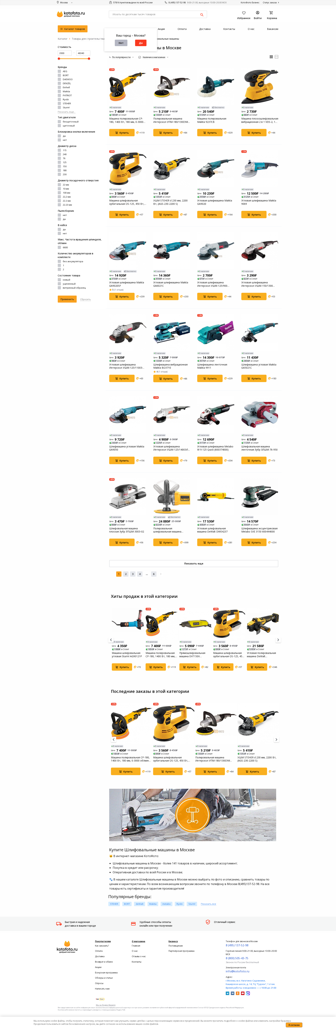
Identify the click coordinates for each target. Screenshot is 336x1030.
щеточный (69, 125)
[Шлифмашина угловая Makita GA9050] (127, 414)
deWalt (139, 903)
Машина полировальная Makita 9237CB (211, 120)
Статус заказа (270, 2)
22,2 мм (67, 196)
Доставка (99, 956)
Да (141, 43)
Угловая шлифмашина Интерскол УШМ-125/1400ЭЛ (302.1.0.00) (170, 448)
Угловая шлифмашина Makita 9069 (258, 202)
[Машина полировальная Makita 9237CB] (215, 86)
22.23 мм (67, 204)
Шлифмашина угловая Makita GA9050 (126, 448)
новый (66, 279)
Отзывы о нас (139, 956)
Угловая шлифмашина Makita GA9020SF (126, 284)
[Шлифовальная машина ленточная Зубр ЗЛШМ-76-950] (259, 414)
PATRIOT (67, 95)
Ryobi (66, 99)
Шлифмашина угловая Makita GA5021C (258, 366)
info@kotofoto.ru (237, 971)
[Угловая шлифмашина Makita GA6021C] (171, 250)
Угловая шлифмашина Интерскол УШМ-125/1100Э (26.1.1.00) (125, 366)
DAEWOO (68, 79)
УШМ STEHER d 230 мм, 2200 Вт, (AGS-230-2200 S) (170, 202)
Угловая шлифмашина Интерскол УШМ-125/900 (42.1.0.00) (212, 284)
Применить (67, 299)
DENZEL (67, 83)
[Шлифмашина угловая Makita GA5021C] (259, 332)
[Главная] (62, 38)
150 (64, 166)
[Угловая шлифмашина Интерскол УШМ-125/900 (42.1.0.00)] (215, 250)
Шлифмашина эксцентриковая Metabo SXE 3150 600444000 (259, 530)
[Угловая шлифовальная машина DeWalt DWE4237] (215, 496)
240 (64, 154)
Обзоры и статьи (104, 977)
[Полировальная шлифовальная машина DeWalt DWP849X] (171, 496)
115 (64, 150)
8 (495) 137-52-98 (177, 2)
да (64, 135)
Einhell (66, 87)
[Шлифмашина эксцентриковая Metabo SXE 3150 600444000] (259, 496)
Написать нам (102, 988)
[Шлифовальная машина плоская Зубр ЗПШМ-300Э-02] (127, 496)
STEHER (67, 103)
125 (64, 162)
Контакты (136, 961)
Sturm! (66, 107)
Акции (98, 967)
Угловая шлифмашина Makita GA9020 (214, 202)
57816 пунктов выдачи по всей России (133, 2)
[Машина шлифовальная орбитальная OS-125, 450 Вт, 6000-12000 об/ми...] (127, 168)
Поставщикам (176, 945)
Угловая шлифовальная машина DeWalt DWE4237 (212, 530)
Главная (136, 945)
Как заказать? (102, 945)
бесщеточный (71, 121)
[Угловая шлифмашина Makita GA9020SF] (127, 250)
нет (65, 140)
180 (64, 170)
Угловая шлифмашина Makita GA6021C (170, 284)
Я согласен (294, 1025)
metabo (166, 903)
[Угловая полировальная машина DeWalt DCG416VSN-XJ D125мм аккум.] (263, 624)
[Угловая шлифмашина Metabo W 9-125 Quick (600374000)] (215, 414)
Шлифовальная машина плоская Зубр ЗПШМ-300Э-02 (126, 530)
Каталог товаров (74, 29)
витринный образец (74, 287)
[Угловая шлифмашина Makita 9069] (259, 168)
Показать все (208, 903)
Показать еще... (66, 111)
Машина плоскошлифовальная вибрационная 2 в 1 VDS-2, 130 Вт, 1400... (259, 120)
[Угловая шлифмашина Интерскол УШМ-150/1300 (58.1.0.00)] (259, 250)
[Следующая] (160, 574)
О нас (135, 950)
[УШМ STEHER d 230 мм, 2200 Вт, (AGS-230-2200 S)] (171, 168)
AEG (65, 71)
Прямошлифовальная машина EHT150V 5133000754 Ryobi (192, 654)
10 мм (66, 188)
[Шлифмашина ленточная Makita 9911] (215, 332)
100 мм (66, 192)
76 (64, 158)
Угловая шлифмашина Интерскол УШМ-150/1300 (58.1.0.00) (257, 284)
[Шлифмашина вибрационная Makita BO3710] (171, 332)
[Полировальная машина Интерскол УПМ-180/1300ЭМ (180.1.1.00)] (171, 86)
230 (64, 174)
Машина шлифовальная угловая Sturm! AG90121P (127, 654)
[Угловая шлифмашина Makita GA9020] (215, 168)
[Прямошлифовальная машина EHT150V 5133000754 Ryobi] (195, 624)
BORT (66, 75)
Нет (121, 43)
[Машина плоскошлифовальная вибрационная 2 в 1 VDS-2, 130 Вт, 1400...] (259, 86)
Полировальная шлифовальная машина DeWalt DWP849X (167, 530)
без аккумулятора (73, 261)
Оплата (99, 950)
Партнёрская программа (181, 950)
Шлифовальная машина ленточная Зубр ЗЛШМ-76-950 (259, 448)
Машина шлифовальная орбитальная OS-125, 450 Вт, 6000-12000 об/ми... (126, 202)
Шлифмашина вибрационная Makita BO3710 (170, 366)
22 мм (66, 184)
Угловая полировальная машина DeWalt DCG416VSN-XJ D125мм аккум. (261, 654)
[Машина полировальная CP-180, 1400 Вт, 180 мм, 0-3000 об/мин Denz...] (127, 86)
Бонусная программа (106, 972)
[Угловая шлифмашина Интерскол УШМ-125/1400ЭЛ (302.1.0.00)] (171, 414)
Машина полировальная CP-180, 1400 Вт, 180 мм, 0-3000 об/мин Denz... (126, 120)
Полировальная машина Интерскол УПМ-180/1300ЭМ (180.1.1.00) (170, 120)
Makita (66, 91)
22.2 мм (67, 200)
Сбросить (85, 299)
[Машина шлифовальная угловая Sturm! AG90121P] (128, 624)
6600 (65, 247)
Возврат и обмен (104, 961)
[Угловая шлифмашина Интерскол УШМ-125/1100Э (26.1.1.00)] (127, 332)
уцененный (69, 283)
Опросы (99, 983)
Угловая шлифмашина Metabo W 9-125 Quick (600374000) (215, 448)
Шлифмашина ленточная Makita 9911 (212, 366)
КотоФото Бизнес (250, 2)
